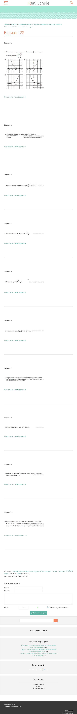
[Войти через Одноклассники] (47, 669)
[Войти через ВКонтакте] (33, 669)
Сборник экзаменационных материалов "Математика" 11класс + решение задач (38, 650)
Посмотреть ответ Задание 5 (15, 292)
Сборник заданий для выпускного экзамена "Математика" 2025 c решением (38, 654)
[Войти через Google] (43, 669)
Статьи (13, 24)
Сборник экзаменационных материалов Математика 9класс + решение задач (38, 646)
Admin (19, 574)
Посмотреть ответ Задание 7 (15, 390)
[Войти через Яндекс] (40, 669)
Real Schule (38, 3)
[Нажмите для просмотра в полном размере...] (24, 70)
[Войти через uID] (29, 669)
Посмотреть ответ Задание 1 (15, 97)
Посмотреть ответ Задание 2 (15, 147)
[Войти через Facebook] (36, 669)
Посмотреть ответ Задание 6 (15, 340)
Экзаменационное (24, 24)
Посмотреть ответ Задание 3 (15, 195)
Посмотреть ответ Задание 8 (15, 436)
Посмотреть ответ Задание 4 (15, 243)
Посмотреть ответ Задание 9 (15, 484)
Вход (71, 713)
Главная (7, 24)
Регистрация (65, 713)
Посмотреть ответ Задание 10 (15, 535)
